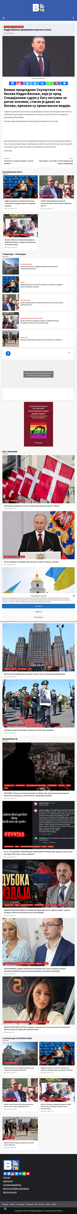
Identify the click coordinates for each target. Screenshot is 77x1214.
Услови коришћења (12, 1185)
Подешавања (38, 617)
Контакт (6, 1177)
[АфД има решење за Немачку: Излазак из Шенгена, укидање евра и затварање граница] (10, 284)
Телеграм (29, 1204)
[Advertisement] (38, 131)
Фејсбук (5, 1204)
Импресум (8, 1181)
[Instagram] (19, 83)
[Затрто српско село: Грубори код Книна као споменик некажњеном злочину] (10, 266)
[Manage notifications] (5, 1208)
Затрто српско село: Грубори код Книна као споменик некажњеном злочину (19, 1069)
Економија (16, 234)
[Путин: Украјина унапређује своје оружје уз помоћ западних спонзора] (38, 535)
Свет (26, 337)
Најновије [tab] (8, 254)
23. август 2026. (10, 509)
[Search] (73, 18)
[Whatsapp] (49, 83)
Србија (21, 27)
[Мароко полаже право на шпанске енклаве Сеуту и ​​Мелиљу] (10, 338)
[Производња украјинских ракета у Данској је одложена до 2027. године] (38, 479)
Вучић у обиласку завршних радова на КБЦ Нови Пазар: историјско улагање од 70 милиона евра (20, 242)
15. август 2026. (10, 733)
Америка (7, 669)
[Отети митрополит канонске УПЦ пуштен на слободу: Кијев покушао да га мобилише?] (38, 591)
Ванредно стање (9, 785)
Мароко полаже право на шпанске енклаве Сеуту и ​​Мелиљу (41, 340)
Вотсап (41, 1204)
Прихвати (38, 606)
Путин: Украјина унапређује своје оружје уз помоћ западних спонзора (31, 562)
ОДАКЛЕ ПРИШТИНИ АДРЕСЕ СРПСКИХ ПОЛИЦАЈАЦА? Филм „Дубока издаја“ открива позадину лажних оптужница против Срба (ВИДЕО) (37, 911)
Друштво (8, 234)
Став (6, 788)
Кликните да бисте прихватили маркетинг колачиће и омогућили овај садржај (38, 374)
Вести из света (10, 1192)
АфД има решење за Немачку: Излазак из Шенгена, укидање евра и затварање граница (20, 203)
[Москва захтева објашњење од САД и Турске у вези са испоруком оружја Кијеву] (38, 647)
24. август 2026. (10, 209)
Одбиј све (38, 611)
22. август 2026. (10, 565)
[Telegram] (34, 83)
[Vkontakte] (42, 83)
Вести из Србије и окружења (16, 1188)
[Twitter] (27, 83)
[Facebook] (12, 83)
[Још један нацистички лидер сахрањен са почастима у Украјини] (38, 703)
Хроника (50, 846)
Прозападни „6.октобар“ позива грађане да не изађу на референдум (56, 161)
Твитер (12, 1204)
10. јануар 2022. (10, 33)
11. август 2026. (10, 857)
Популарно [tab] (21, 254)
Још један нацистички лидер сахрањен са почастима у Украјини (29, 730)
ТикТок (53, 1204)
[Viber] (57, 83)
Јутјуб (47, 1204)
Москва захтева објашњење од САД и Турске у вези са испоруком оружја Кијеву (34, 674)
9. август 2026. (9, 915)
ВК (36, 1204)
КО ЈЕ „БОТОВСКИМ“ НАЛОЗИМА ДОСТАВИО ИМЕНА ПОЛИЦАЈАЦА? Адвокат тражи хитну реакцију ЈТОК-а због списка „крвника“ (38, 853)
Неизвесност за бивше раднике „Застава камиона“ (18, 161)
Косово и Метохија (51, 905)
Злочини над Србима (26, 264)
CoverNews (48, 1211)
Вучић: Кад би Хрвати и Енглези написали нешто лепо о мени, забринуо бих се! (56, 203)
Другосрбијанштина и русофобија (36, 785)
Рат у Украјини (15, 501)
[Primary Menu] (4, 17)
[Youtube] (28, 1173)
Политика (14, 27)
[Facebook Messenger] (64, 83)
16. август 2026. (10, 677)
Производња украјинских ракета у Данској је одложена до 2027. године (31, 506)
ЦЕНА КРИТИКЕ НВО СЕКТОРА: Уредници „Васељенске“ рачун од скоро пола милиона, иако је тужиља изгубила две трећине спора (37, 1028)
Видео (17, 846)
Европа (7, 27)
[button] (74, 596)
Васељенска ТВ (20, 785)
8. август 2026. (9, 974)
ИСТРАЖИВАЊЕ (52, 785)
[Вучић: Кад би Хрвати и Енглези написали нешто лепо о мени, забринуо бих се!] (10, 302)
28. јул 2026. (9, 1032)
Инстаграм (21, 1204)
